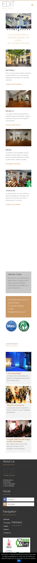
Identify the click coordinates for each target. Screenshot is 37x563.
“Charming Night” (14, 373)
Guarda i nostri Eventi (13, 125)
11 (29, 29)
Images (6, 526)
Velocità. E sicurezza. (15, 405)
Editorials (6, 519)
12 (18, 30)
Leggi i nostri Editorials (13, 84)
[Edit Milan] (18, 5)
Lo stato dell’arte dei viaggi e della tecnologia (18, 440)
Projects (6, 529)
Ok (19, 560)
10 (27, 29)
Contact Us (7, 533)
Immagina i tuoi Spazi (13, 164)
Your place (7, 522)
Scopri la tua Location (13, 204)
